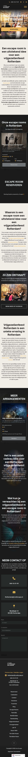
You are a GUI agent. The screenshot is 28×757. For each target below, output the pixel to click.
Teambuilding (14, 718)
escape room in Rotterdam (16, 238)
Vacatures (14, 700)
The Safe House (14, 733)
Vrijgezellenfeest (14, 721)
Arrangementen (14, 724)
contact (10, 359)
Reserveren (14, 691)
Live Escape (6, 83)
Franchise (14, 703)
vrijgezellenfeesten (20, 246)
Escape (21, 194)
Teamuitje (14, 712)
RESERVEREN (14, 29)
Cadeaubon (14, 694)
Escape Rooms (14, 709)
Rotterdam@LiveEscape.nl (14, 597)
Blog (14, 706)
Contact (14, 697)
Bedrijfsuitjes (14, 715)
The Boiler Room (14, 736)
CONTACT (13, 34)
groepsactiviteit (13, 242)
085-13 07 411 (15, 2)
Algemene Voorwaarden (14, 751)
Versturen (4, 655)
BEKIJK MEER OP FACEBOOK (14, 306)
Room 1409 (14, 730)
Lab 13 (14, 727)
